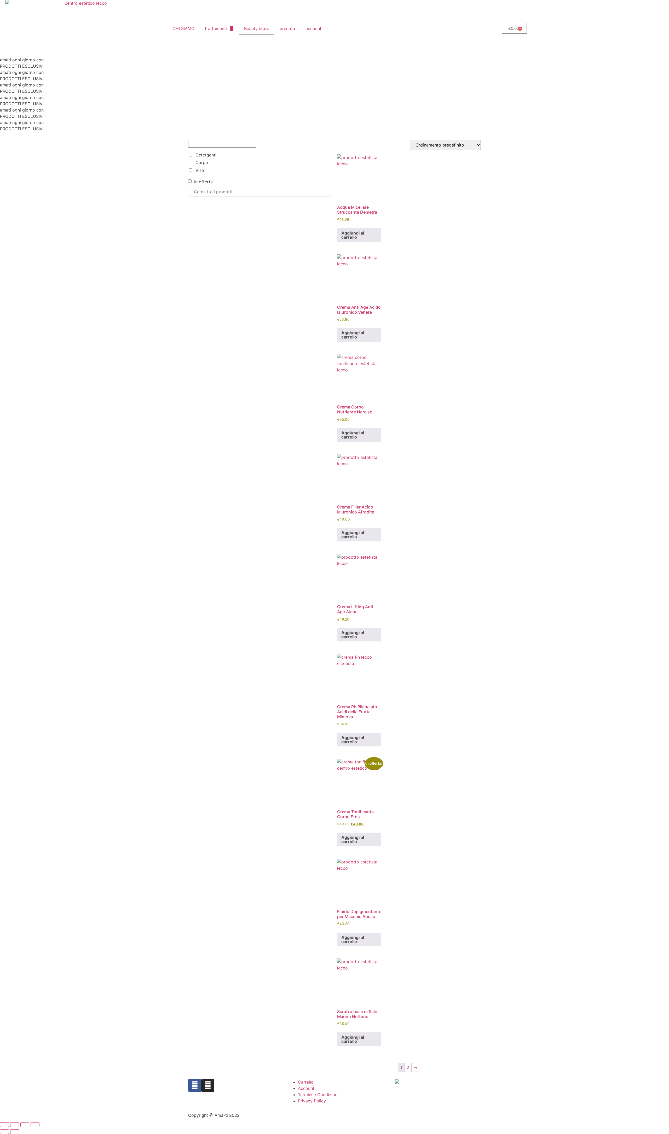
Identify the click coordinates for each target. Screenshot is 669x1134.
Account (306, 1088)
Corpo (201, 162)
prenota (287, 28)
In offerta (203, 182)
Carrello (306, 1082)
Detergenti (205, 154)
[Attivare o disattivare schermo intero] (14, 1124)
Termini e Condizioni (318, 1094)
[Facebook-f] (194, 1085)
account (313, 28)
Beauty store (256, 28)
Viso (199, 170)
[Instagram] (207, 1085)
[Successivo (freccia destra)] (14, 1131)
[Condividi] (24, 1124)
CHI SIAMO (183, 28)
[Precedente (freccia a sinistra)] (4, 1131)
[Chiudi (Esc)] (35, 1124)
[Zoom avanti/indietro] (4, 1124)
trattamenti (216, 28)
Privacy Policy (312, 1100)
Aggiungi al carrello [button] (352, 235)
